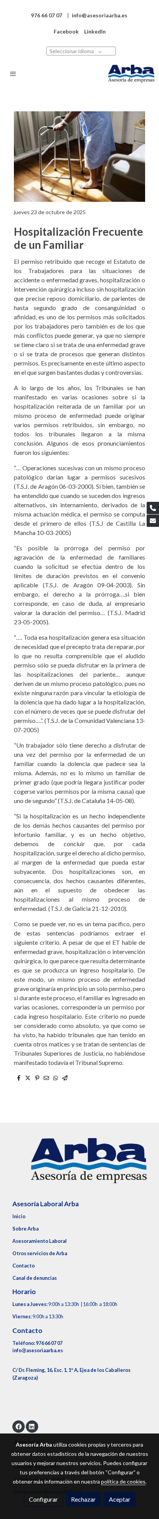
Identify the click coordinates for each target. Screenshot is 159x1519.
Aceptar (119, 1499)
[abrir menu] (13, 73)
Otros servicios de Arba (39, 1253)
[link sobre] (79, 1165)
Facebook (66, 31)
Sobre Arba (25, 1229)
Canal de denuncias (34, 1278)
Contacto (23, 1265)
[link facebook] (18, 1426)
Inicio (18, 1216)
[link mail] (153, 521)
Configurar (43, 1499)
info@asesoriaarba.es (37, 1350)
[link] (131, 74)
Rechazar (83, 1499)
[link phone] (153, 508)
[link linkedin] (31, 1426)
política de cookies (123, 1481)
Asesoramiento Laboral (39, 1241)
